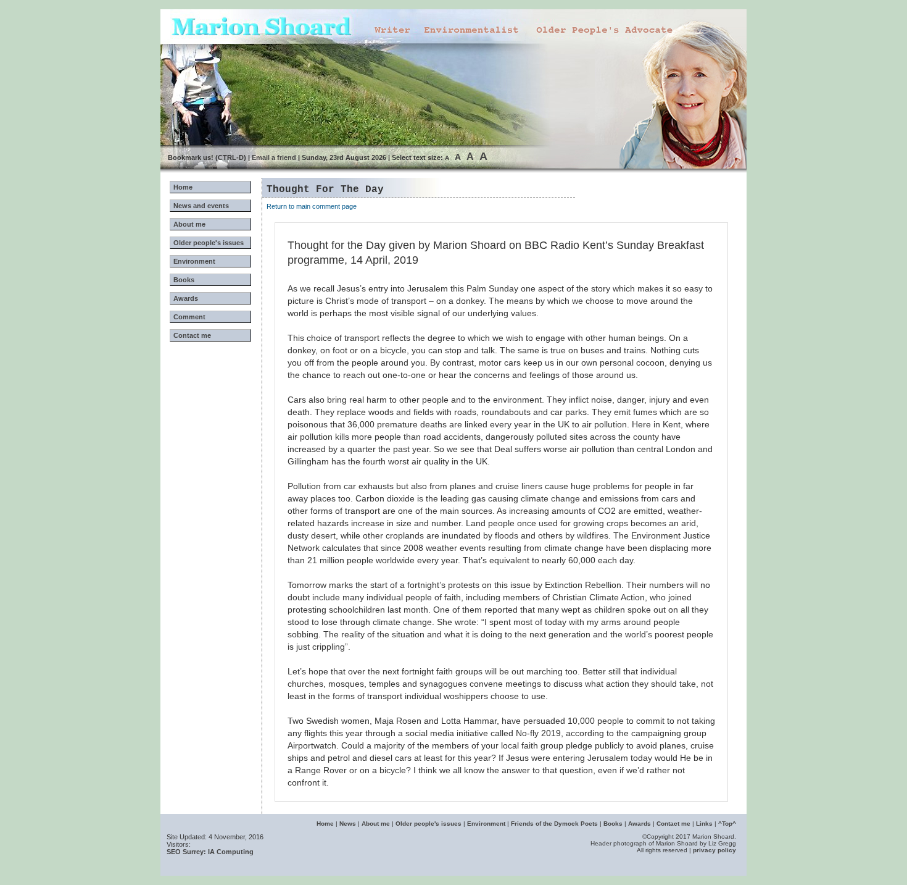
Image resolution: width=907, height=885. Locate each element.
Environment (194, 261)
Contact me (192, 335)
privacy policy (714, 850)
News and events (201, 205)
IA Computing (231, 851)
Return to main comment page (312, 206)
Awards (185, 298)
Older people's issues (208, 242)
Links (704, 823)
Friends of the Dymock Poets (554, 823)
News (347, 823)
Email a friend (274, 157)
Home (183, 187)
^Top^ (727, 823)
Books (183, 279)
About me (189, 224)
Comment (189, 317)
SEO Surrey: (186, 851)
